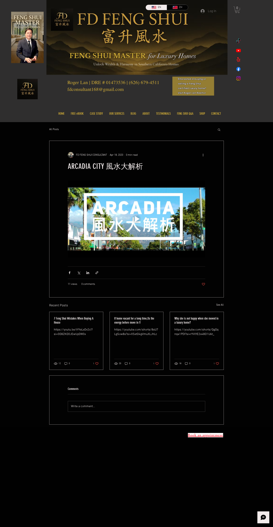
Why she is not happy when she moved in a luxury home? (196, 320)
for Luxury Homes (172, 56)
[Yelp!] (238, 60)
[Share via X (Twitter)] (78, 272)
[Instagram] (238, 78)
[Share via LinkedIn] (88, 272)
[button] (237, 9)
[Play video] (136, 219)
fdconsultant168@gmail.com (95, 89)
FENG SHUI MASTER (107, 56)
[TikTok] (238, 41)
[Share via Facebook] (69, 272)
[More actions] (203, 155)
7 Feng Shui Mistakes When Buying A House (73, 320)
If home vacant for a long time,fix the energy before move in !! (134, 320)
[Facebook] (238, 69)
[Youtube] (238, 50)
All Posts (54, 129)
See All (220, 305)
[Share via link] (97, 272)
